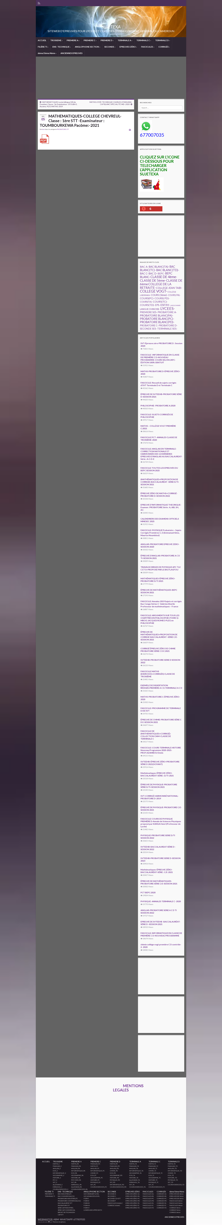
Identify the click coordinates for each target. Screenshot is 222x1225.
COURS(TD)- (147, 304)
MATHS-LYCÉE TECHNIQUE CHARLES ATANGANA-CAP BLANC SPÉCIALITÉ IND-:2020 (111, 103)
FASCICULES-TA (148, 1203)
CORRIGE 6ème (174, 1212)
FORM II (86, 1201)
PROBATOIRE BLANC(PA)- (156, 315)
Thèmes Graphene (59, 1222)
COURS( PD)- (162, 298)
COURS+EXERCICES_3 (60, 1189)
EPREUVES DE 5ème (176, 1196)
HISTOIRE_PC (95, 1180)
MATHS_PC (94, 1166)
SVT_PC (93, 1185)
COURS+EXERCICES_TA (137, 1187)
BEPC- (161, 273)
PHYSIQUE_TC (153, 1182)
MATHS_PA (75, 1164)
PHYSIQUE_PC (95, 1182)
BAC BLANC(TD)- (167, 270)
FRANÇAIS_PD (115, 1166)
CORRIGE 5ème (174, 1210)
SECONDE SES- (148, 328)
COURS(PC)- (147, 298)
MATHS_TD (171, 1164)
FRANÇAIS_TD (173, 1166)
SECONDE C (112, 1196)
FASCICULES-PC (148, 1198)
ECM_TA (132, 1175)
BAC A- (144, 266)
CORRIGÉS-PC (161, 1198)
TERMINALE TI (50, 1196)
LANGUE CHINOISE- (150, 309)
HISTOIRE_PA (75, 1178)
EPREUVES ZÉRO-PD (133, 1201)
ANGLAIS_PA (75, 1168)
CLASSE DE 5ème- (153, 280)
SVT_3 (55, 1182)
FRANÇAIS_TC (153, 1166)
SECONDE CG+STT (114, 1198)
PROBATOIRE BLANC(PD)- (157, 322)
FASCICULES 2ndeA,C (115, 1203)
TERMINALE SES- (167, 328)
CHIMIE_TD (172, 1173)
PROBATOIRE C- (149, 325)
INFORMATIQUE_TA (136, 1171)
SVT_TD (170, 1182)
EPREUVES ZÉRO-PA (133, 1196)
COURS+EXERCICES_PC (98, 1187)
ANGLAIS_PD (114, 1168)
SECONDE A (112, 1194)
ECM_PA (74, 1173)
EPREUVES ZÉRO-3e (133, 1194)
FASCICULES (147, 46)
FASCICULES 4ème (175, 1205)
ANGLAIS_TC (153, 1168)
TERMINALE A (124, 40)
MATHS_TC (152, 1164)
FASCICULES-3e (148, 1194)
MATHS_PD (114, 1164)
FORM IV (87, 1205)
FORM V (86, 1208)
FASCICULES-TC (148, 1205)
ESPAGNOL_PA (76, 1185)
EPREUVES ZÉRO (127, 46)
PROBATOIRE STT (63, 129)
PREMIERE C (90, 40)
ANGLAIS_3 (57, 1168)
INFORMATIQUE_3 (59, 1173)
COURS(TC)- (160, 301)
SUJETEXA (111, 26)
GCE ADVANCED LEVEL (92, 1196)
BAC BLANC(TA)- (159, 266)
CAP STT (61, 1215)
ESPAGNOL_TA (134, 1182)
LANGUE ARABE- (175, 305)
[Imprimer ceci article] (130, 129)
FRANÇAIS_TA (134, 1166)
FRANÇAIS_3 (57, 1166)
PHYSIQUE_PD (115, 1180)
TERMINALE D (162, 40)
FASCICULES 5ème (175, 1203)
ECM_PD (113, 1173)
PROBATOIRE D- (168, 325)
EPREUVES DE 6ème (176, 1198)
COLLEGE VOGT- (153, 291)
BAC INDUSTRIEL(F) (64, 1194)
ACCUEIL (42, 40)
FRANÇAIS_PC (95, 1164)
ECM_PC (93, 1175)
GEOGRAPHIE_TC (155, 1178)
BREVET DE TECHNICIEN (66, 1212)
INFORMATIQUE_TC (156, 1173)
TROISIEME (56, 40)
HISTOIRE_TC (153, 1180)
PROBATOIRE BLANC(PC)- (157, 318)
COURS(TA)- (146, 301)
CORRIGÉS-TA (161, 1203)
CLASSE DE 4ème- (163, 277)
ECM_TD (171, 1175)
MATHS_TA (133, 1164)
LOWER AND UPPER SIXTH (93, 1210)
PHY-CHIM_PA (76, 1180)
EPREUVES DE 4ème (176, 1194)
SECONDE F (112, 1201)
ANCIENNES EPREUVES (71, 53)
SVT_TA (131, 1185)
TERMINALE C (143, 40)
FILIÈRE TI (42, 46)
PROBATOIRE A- (167, 312)
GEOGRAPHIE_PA (77, 1175)
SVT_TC (151, 1185)
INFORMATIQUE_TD (175, 1171)
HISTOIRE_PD (114, 1178)
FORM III (87, 1203)
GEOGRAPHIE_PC (96, 1178)
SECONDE (109, 46)
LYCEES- (167, 308)
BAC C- (144, 273)
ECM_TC (151, 1175)
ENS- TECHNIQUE (61, 46)
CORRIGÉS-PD (161, 1201)
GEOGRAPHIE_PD (116, 1175)
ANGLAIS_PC (94, 1168)
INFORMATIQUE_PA (78, 1171)
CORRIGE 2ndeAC (114, 1205)
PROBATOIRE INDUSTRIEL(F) (68, 1198)
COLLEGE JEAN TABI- (169, 287)
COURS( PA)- (174, 295)
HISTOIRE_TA (133, 1178)
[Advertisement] (111, 80)
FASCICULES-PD (148, 1201)
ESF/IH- (165, 305)
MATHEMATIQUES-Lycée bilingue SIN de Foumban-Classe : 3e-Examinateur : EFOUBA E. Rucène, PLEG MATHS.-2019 (58, 104)
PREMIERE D (107, 40)
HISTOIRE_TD (172, 1178)
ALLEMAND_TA (134, 1180)
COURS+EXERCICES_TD (176, 1185)
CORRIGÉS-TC (161, 1205)
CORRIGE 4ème (174, 1208)
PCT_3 (55, 1180)
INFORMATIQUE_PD (117, 1185)
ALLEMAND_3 (57, 1185)
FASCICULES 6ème (175, 1201)
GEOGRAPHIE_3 (58, 1175)
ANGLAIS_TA (133, 1168)
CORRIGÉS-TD (161, 1208)
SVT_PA (73, 1182)
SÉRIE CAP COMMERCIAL (66, 1210)
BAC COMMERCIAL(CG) (66, 1196)
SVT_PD (112, 1182)
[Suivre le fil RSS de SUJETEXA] (39, 3)
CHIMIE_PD (114, 1171)
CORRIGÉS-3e (161, 1194)
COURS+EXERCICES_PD (118, 1187)
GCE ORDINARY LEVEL (91, 1194)
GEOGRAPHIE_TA (135, 1173)
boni (43, 129)
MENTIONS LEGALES (128, 1087)
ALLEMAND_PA (76, 1187)
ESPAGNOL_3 (57, 1187)
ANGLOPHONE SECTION (87, 46)
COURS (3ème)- (159, 295)
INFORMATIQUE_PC (97, 1171)
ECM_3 (55, 1171)
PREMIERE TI (49, 1194)
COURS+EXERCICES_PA (79, 1189)
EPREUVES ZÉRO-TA (132, 1203)
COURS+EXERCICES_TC (157, 1187)
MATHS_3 (56, 1164)
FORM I (86, 1198)
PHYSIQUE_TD (173, 1180)
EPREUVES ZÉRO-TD (133, 1208)
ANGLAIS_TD (172, 1168)
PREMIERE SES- (148, 312)
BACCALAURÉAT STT (65, 1203)
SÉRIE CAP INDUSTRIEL (65, 1208)
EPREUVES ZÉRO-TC (132, 1205)
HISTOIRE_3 (57, 1178)
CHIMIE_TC (152, 1171)
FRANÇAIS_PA (76, 1166)
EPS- (157, 305)
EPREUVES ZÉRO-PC (133, 1198)
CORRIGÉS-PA (161, 1196)
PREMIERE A (73, 40)
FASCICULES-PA (148, 1196)
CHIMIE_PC (94, 1173)
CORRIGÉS (163, 46)
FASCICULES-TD (148, 1208)
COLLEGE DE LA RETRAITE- (155, 285)
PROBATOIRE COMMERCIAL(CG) (69, 1201)
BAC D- (153, 273)
